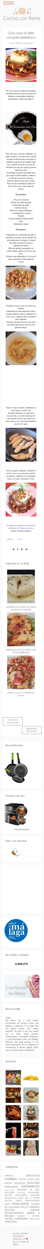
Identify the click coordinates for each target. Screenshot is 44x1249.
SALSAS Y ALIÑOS (28, 1216)
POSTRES (34, 1207)
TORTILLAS (34, 1219)
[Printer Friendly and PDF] (26, 549)
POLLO (19, 539)
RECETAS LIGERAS (22, 1210)
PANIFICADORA (32, 1200)
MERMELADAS (11, 1198)
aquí (19, 186)
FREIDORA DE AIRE (28, 1190)
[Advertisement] (21, 389)
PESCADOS (20, 1204)
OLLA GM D (25, 1198)
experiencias (9, 1190)
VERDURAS (11, 1221)
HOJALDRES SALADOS (27, 1195)
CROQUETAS (19, 1183)
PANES (19, 1200)
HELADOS (21, 1192)
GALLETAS (9, 1192)
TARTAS (9, 1218)
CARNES (10, 539)
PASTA (7, 1204)
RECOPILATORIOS (14, 1212)
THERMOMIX (21, 1218)
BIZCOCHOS (32, 1175)
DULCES (33, 1183)
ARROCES (9, 1176)
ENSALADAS (11, 1186)
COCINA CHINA (26, 1179)
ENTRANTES (30, 1186)
